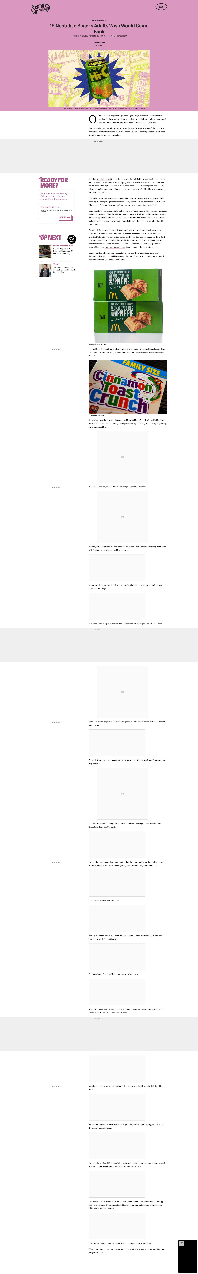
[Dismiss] (194, 1242)
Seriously (111, 827)
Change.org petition (130, 487)
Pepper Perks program (127, 240)
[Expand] (180, 1242)
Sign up (63, 217)
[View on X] (117, 568)
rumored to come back (115, 247)
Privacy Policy (44, 211)
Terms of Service (67, 210)
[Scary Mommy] (40, 9)
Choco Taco (133, 185)
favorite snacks (148, 115)
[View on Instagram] (122, 457)
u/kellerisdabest (104, 179)
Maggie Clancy (100, 42)
